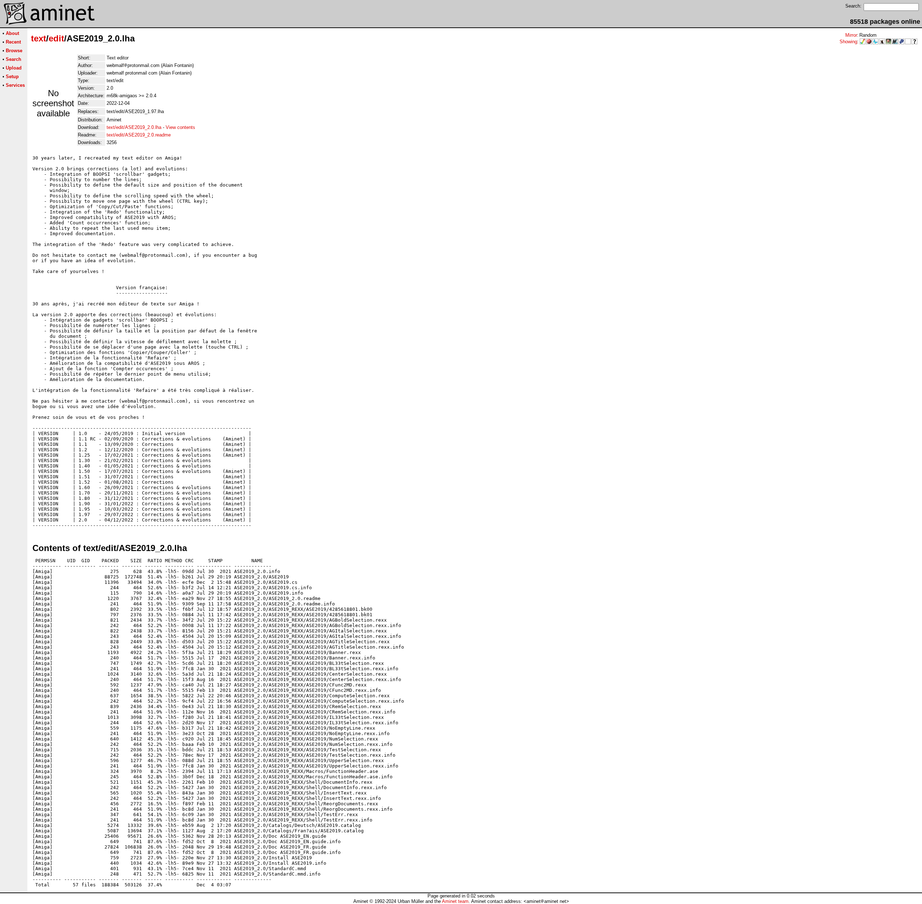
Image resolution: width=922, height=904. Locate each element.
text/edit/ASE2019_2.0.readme (139, 135)
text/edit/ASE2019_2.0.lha (134, 127)
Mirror (851, 35)
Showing (848, 41)
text (38, 38)
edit (56, 38)
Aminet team (455, 901)
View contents (180, 127)
